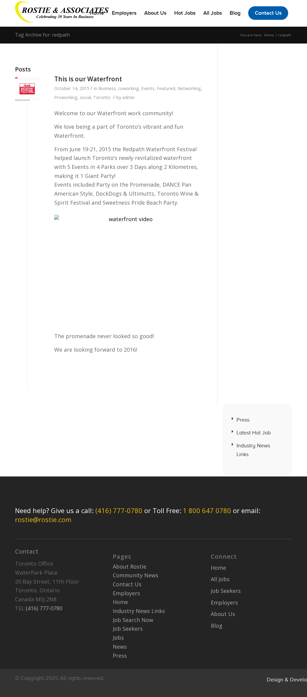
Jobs (118, 637)
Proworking (65, 97)
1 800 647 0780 (207, 510)
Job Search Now (133, 619)
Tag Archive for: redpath (42, 35)
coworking (128, 88)
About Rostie (129, 566)
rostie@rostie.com (43, 519)
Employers (126, 593)
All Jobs (220, 579)
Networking (189, 88)
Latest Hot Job (254, 433)
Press (243, 420)
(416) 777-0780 (118, 510)
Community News (135, 575)
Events (147, 88)
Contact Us (127, 584)
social (85, 97)
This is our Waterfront (88, 79)
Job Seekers (128, 628)
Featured (166, 88)
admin (128, 97)
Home (269, 35)
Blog (216, 625)
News (120, 646)
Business (107, 88)
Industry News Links (253, 450)
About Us (223, 613)
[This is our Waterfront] (27, 89)
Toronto (101, 97)
